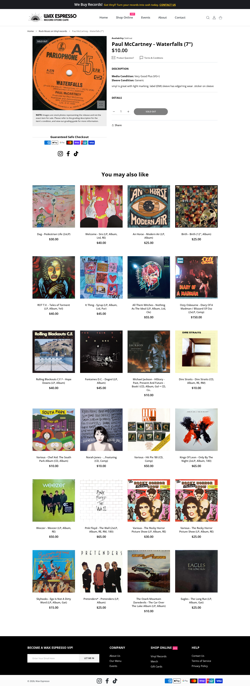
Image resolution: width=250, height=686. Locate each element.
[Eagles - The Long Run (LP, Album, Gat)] (196, 571)
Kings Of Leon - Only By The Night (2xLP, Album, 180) (196, 458)
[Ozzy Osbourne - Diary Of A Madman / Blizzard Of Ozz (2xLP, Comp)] (196, 277)
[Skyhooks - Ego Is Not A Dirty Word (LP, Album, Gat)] (53, 571)
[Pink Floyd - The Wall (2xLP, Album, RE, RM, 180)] (101, 500)
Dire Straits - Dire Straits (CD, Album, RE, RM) (196, 381)
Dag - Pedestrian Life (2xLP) (53, 234)
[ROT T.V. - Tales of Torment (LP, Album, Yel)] (53, 277)
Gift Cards (156, 666)
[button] (96, 73)
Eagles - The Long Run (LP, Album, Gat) (196, 600)
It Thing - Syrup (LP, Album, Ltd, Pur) (101, 306)
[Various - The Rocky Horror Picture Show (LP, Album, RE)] (149, 500)
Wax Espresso (42, 681)
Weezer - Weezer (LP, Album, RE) (53, 529)
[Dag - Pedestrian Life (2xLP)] (53, 206)
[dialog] (208, 17)
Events (113, 666)
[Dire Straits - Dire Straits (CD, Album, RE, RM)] (196, 351)
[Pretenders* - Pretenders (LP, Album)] (101, 571)
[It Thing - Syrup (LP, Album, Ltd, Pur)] (101, 277)
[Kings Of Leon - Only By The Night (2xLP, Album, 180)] (196, 429)
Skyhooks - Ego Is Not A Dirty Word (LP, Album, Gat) (53, 600)
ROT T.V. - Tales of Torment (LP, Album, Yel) (53, 306)
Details (117, 97)
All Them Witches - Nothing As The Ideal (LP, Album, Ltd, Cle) (149, 308)
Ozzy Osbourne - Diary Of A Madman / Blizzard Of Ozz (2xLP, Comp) (196, 308)
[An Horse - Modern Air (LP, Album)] (149, 206)
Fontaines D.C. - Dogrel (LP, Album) (101, 381)
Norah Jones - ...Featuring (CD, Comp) (101, 458)
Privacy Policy (200, 666)
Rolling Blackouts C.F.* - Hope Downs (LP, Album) (53, 381)
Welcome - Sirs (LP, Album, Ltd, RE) (101, 235)
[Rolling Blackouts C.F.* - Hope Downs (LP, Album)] (53, 351)
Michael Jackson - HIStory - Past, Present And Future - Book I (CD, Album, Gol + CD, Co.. (149, 385)
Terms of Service (201, 661)
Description (120, 68)
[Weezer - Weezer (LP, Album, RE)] (53, 500)
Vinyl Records (158, 656)
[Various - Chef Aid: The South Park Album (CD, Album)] (53, 429)
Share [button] (118, 125)
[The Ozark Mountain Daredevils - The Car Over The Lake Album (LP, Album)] (149, 571)
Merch (154, 661)
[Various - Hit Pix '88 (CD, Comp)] (149, 429)
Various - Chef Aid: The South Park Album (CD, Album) (53, 458)
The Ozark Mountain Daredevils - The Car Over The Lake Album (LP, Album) (149, 602)
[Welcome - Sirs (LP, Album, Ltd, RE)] (101, 206)
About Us (115, 655)
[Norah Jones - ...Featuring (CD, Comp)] (101, 429)
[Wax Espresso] (52, 17)
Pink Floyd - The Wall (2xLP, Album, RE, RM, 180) (101, 529)
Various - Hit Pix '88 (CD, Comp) (148, 458)
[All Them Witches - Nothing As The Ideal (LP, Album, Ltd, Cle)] (149, 277)
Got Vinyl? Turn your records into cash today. (140, 4)
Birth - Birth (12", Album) (196, 234)
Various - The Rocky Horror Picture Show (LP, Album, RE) (149, 529)
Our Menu (115, 661)
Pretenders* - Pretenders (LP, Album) (101, 600)
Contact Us (198, 655)
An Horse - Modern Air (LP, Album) (149, 235)
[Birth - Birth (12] (196, 206)
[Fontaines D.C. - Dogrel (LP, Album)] (101, 351)
